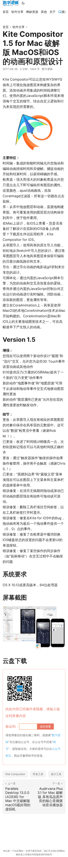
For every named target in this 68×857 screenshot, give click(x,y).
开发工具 (38, 774)
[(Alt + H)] (11, 3)
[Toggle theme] (23, 3)
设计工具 (56, 774)
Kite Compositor (15, 774)
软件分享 (18, 27)
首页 (6, 27)
